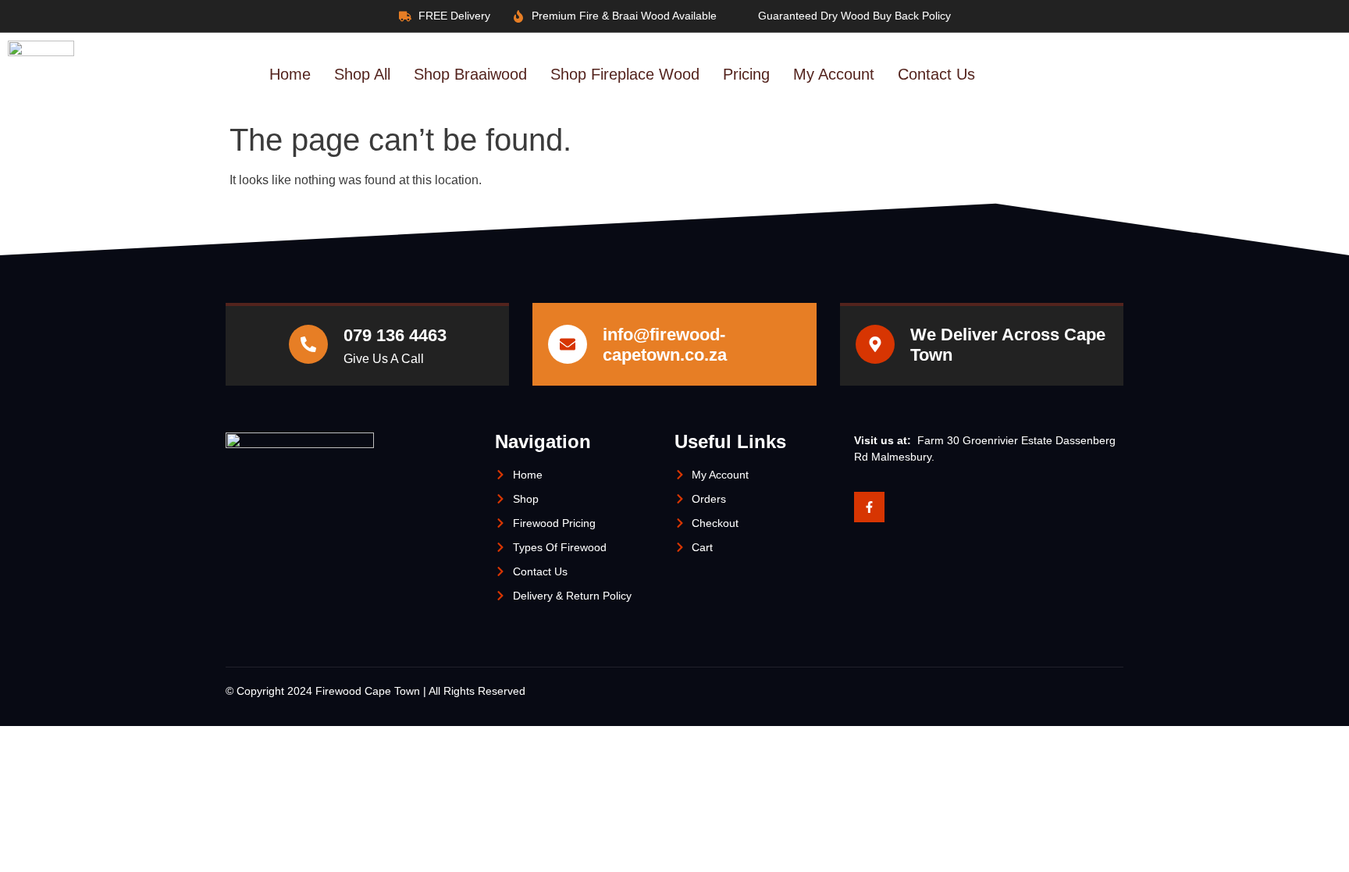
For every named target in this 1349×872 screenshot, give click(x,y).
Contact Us (936, 74)
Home (290, 74)
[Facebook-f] (869, 507)
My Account (833, 74)
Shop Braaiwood (470, 74)
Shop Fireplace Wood (624, 74)
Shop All (362, 74)
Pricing (746, 74)
